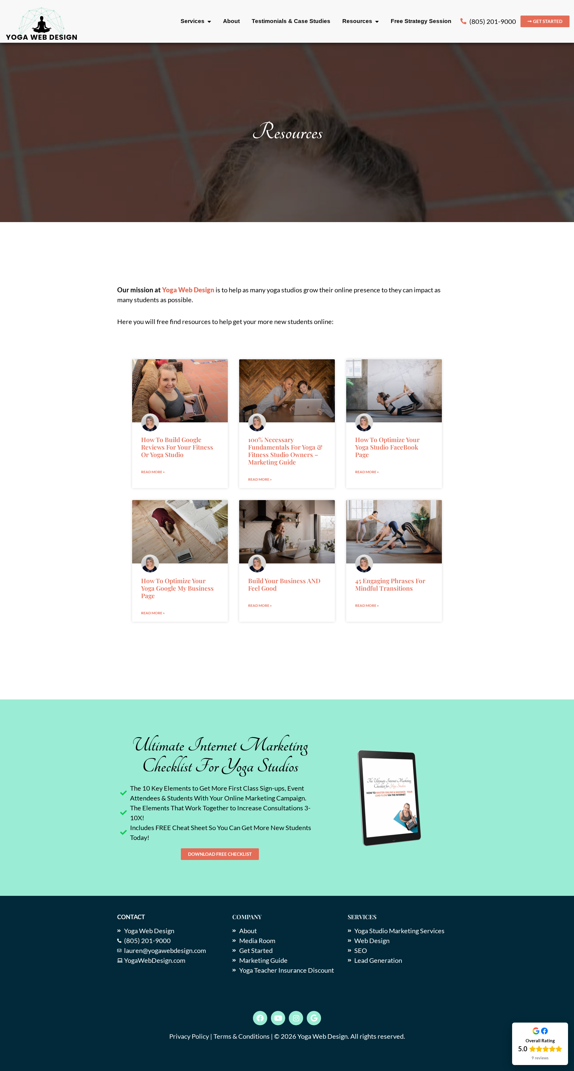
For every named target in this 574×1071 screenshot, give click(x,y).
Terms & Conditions (241, 1036)
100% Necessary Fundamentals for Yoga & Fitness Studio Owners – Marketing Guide (285, 450)
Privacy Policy (189, 1036)
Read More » (153, 472)
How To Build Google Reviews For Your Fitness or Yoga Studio (177, 447)
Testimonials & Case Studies (291, 21)
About (231, 21)
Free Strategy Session (421, 21)
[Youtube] (278, 1018)
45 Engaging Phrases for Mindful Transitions (390, 584)
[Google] (314, 1018)
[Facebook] (260, 1018)
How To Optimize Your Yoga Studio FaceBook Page (387, 447)
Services (192, 21)
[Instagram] (296, 1018)
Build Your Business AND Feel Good (284, 584)
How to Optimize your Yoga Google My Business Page (177, 588)
